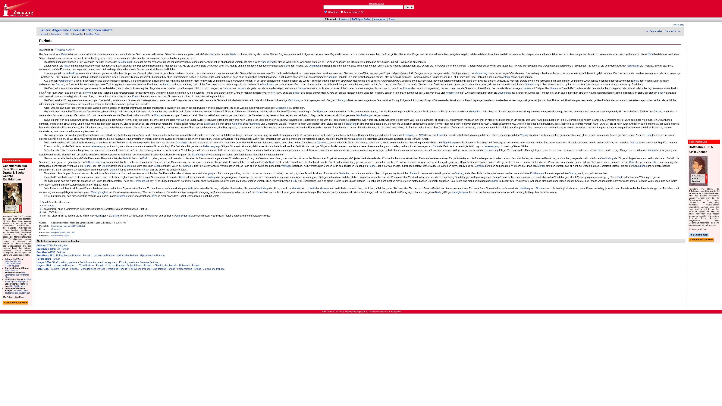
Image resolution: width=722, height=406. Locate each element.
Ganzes (302, 88)
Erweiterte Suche (376, 3)
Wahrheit (159, 115)
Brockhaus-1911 (45, 255)
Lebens (655, 162)
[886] (41, 50)
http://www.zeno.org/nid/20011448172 (68, 226)
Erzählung (209, 123)
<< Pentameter (654, 31)
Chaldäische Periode (166, 265)
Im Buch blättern (699, 234)
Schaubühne (640, 165)
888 (63, 232)
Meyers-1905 (43, 265)
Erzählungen (198, 154)
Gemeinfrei (56, 229)
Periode (60, 252)
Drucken (678, 25)
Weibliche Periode (117, 268)
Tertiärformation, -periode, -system (98, 262)
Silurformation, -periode (64, 262)
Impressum (396, 312)
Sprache (166, 84)
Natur (67, 65)
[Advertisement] (705, 8)
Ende (661, 92)
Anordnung (254, 123)
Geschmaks (282, 107)
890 (73, 232)
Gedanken (344, 173)
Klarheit (296, 188)
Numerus (541, 188)
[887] (273, 93)
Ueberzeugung (98, 146)
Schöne (489, 150)
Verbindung (315, 65)
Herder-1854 (43, 259)
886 (53, 232)
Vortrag (180, 120)
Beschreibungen (364, 115)
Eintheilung (449, 142)
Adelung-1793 (44, 245)
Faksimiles (78, 34)
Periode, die (60, 245)
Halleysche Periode (127, 255)
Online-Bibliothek (18, 8)
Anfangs (342, 100)
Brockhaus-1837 (45, 252)
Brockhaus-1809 (45, 249)
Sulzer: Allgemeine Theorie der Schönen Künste (76, 30)
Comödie (188, 165)
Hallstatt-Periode (115, 265)
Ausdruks (332, 77)
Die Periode (62, 249)
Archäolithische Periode (139, 265)
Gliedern (321, 142)
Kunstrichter (123, 196)
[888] (421, 135)
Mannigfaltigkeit (99, 192)
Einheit (635, 80)
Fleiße (154, 196)
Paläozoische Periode (189, 268)
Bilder (67, 34)
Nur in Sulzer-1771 (354, 12)
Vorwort (44, 34)
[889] (210, 173)
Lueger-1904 (43, 262)
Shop (392, 19)
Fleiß (294, 181)
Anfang (506, 77)
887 (58, 232)
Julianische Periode (104, 255)
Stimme (227, 88)
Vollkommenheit (94, 162)
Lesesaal (344, 19)
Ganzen (60, 84)
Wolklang (525, 188)
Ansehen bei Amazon (701, 240)
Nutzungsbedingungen (355, 312)
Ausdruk (178, 215)
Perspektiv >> (672, 31)
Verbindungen (65, 80)
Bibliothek (333, 12)
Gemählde (474, 111)
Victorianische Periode (93, 268)
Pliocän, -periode (128, 262)
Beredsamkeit (125, 62)
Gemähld (237, 123)
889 (68, 232)
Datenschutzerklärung (378, 312)
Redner (87, 165)
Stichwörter (56, 34)
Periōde (100, 265)
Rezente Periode (149, 262)
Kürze (181, 177)
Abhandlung (267, 62)
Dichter (106, 165)
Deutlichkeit (504, 92)
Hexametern (452, 92)
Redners (241, 88)
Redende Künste (65, 49)
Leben (157, 165)
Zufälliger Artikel (361, 19)
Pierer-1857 (42, 268)
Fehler (145, 169)
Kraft (145, 158)
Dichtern (114, 169)
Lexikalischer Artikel (60, 235)
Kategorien (380, 19)
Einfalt (99, 215)
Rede (64, 54)
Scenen (128, 165)
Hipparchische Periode (152, 255)
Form (287, 65)
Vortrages (286, 165)
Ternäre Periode (59, 268)
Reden (413, 173)
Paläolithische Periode (68, 255)
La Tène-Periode (85, 265)
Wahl (190, 188)
